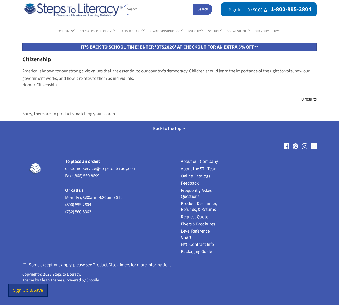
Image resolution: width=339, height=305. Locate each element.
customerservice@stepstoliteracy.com (100, 168)
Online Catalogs (195, 176)
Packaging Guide (196, 252)
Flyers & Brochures (198, 224)
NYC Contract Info (197, 244)
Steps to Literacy (66, 274)
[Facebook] (286, 146)
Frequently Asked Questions (196, 194)
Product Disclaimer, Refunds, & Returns (199, 207)
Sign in (235, 10)
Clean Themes (52, 280)
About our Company (199, 161)
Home (27, 85)
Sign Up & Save (28, 290)
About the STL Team (199, 169)
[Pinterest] (295, 146)
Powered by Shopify (82, 280)
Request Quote (194, 217)
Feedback (190, 183)
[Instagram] (304, 146)
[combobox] (168, 9)
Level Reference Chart (195, 234)
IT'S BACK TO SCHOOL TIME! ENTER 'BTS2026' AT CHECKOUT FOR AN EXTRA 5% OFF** (169, 47)
